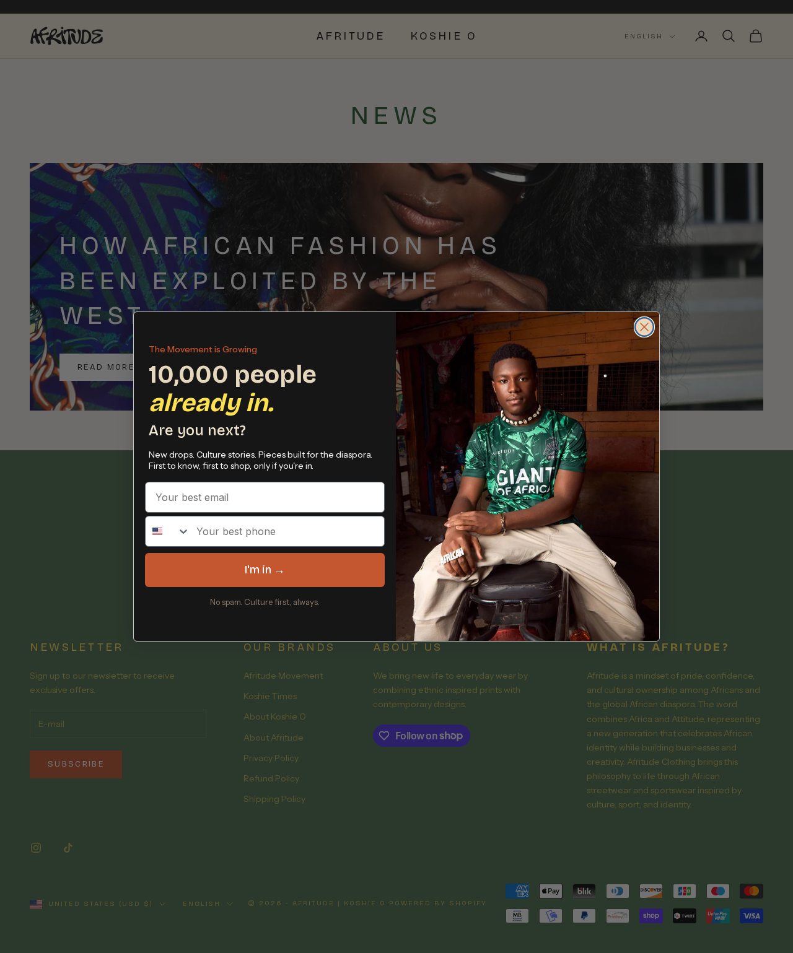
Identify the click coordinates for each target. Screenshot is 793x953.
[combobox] (168, 531)
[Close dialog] (644, 327)
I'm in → (265, 570)
